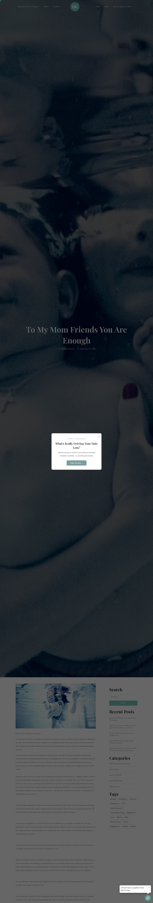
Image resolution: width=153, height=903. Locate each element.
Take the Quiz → (76, 463)
